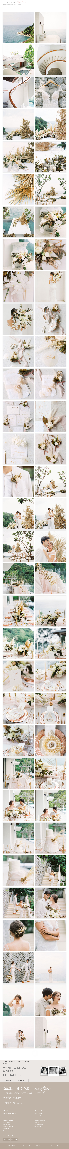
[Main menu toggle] (65, 3)
